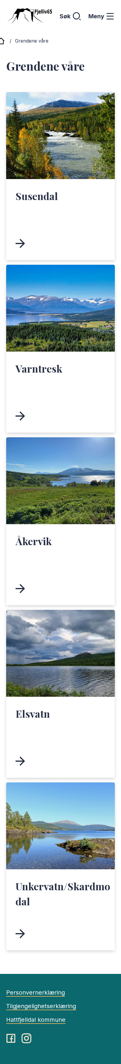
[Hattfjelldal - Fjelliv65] (29, 16)
